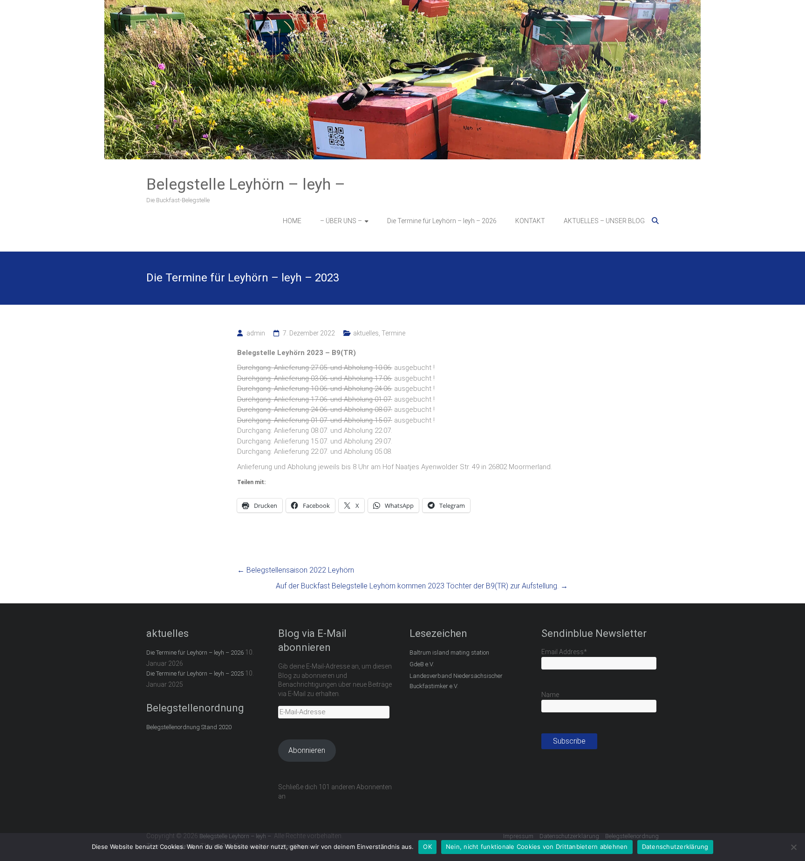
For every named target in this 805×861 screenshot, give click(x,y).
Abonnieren (306, 750)
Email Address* (564, 652)
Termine (393, 333)
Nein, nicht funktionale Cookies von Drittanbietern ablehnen (537, 846)
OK (427, 846)
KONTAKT (530, 221)
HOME (292, 221)
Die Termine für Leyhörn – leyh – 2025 (195, 673)
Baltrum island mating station (449, 652)
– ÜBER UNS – (341, 221)
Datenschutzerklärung (675, 846)
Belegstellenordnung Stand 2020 (189, 727)
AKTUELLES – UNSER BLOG (604, 221)
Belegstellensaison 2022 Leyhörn (295, 570)
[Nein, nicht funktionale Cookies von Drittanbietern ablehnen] (793, 847)
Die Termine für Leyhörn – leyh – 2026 (442, 221)
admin (255, 333)
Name (550, 694)
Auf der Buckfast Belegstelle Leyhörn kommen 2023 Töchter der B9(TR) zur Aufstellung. (422, 585)
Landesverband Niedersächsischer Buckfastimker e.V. (456, 681)
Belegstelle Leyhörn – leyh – (245, 184)
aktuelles (366, 333)
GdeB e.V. (421, 664)
